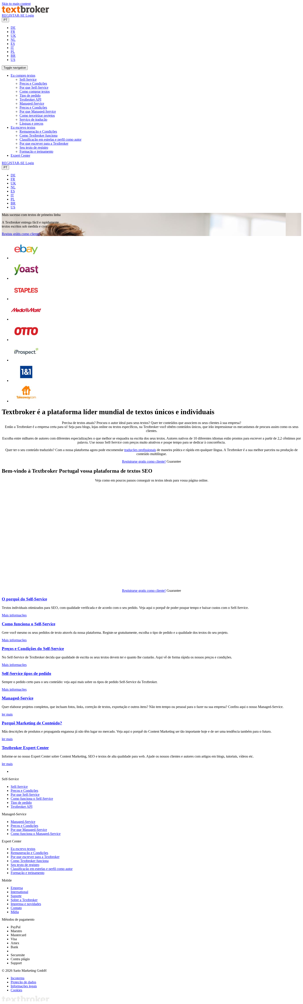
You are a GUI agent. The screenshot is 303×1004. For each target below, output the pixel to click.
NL (13, 40)
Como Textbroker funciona (38, 135)
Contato (16, 908)
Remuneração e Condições (38, 131)
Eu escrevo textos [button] (23, 127)
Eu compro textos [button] (23, 75)
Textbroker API (30, 99)
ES (13, 44)
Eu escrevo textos (23, 849)
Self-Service (28, 79)
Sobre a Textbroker (24, 900)
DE (13, 28)
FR (13, 32)
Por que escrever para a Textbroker (44, 143)
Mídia (15, 912)
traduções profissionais (140, 450)
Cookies (16, 990)
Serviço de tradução (33, 119)
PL (13, 52)
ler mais (7, 714)
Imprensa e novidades (26, 904)
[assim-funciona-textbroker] (88, 583)
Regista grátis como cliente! (21, 234)
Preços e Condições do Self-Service (33, 648)
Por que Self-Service (34, 87)
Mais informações (14, 615)
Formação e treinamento (36, 151)
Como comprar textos (35, 91)
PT (5, 20)
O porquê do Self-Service (24, 599)
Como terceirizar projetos (37, 115)
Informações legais (24, 986)
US (13, 60)
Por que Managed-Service (38, 111)
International (19, 892)
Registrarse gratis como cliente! (144, 461)
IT (12, 48)
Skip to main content (16, 4)
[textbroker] (25, 11)
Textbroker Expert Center (25, 747)
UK (13, 36)
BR (13, 56)
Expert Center (20, 155)
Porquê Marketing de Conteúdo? (32, 723)
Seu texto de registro (34, 147)
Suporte (16, 896)
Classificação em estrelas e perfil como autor (50, 139)
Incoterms (17, 978)
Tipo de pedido (30, 95)
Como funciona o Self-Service (28, 624)
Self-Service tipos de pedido (26, 673)
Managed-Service (32, 103)
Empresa (17, 888)
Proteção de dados (23, 982)
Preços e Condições (33, 83)
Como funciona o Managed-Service (36, 834)
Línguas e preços (31, 123)
